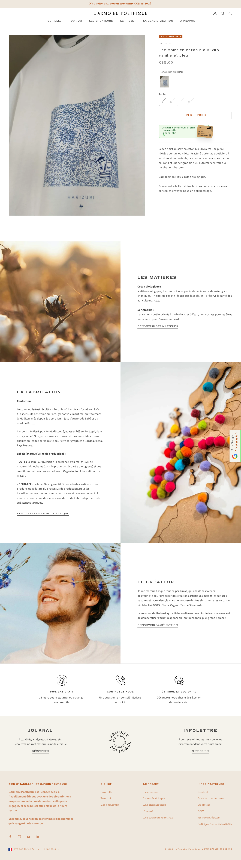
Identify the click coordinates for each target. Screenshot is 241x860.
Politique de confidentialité (215, 824)
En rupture (195, 115)
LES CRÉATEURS (101, 20)
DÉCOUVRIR (40, 751)
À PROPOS (187, 20)
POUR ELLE (54, 20)
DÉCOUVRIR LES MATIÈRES (157, 327)
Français (50, 849)
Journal (148, 812)
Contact (203, 792)
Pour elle (106, 792)
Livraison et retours (211, 799)
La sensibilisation (154, 805)
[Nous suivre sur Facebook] (10, 836)
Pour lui (106, 799)
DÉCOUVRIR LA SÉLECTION (157, 625)
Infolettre (204, 805)
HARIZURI (166, 43)
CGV (201, 812)
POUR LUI (75, 20)
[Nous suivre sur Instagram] (19, 836)
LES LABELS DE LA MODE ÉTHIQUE (43, 514)
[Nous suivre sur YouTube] (28, 836)
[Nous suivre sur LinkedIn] (38, 836)
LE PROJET (128, 20)
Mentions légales (209, 818)
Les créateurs (110, 805)
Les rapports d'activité (158, 818)
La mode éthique (154, 799)
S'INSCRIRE (200, 751)
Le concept (150, 792)
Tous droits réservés (217, 849)
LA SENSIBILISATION (158, 20)
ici (123, 702)
